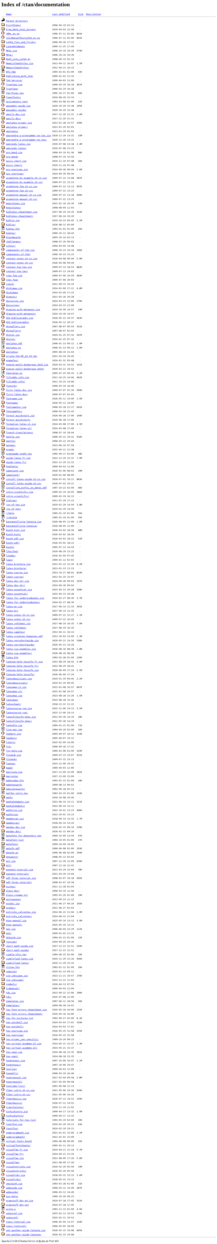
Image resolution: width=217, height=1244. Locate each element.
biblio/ (11, 224)
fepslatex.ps (14, 373)
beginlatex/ (13, 207)
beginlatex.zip (15, 203)
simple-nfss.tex (16, 954)
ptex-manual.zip (16, 920)
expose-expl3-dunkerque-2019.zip (27, 364)
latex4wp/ (12, 700)
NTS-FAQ (11, 72)
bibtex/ (11, 233)
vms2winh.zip (14, 1183)
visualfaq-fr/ (15, 1154)
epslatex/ (12, 352)
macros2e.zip (14, 772)
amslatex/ (12, 131)
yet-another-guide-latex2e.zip (25, 1230)
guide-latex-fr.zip (18, 458)
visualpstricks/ (16, 1171)
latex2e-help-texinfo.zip (22, 670)
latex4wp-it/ (14, 691)
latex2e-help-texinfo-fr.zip (24, 661)
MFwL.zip (11, 50)
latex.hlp (12, 657)
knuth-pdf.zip (15, 538)
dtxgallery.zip (15, 326)
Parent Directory (17, 21)
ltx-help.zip (14, 751)
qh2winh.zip (13, 937)
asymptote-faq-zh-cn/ (19, 190)
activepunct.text (17, 101)
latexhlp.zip (14, 725)
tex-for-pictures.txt (19, 1018)
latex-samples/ (15, 632)
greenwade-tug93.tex (19, 454)
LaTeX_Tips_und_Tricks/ (21, 42)
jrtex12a (11, 517)
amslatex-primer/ (17, 127)
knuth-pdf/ (13, 543)
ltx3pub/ (11, 759)
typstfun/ (12, 1128)
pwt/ (9, 933)
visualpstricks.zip (18, 1166)
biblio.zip (13, 220)
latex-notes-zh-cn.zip (20, 615)
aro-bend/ (12, 156)
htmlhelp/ (12, 466)
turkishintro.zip (17, 1111)
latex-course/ (15, 577)
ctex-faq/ (12, 280)
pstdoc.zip (13, 903)
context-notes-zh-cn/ (19, 263)
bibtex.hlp (13, 229)
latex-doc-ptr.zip (17, 581)
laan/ (9, 560)
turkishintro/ (15, 1115)
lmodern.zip (13, 734)
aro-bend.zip (14, 152)
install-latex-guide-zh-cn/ (23, 483)
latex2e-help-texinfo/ (20, 674)
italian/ (11, 500)
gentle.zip (13, 437)
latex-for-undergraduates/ (23, 602)
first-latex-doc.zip (19, 390)
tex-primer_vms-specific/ (22, 1039)
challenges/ (13, 241)
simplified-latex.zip (19, 958)
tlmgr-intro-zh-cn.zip (20, 1090)
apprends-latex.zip (18, 144)
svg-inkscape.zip (17, 975)
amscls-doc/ (13, 118)
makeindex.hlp (15, 780)
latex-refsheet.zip (18, 623)
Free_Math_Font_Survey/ (21, 29)
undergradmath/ (15, 1137)
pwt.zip (11, 929)
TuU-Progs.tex (15, 93)
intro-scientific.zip (19, 492)
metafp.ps (12, 852)
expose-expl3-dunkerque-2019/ (25, 369)
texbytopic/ (13, 1065)
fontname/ (12, 403)
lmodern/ (11, 738)
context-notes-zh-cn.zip (21, 258)
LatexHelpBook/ (15, 46)
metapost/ (12, 857)
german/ (11, 445)
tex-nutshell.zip (17, 1022)
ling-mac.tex (14, 729)
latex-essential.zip (19, 589)
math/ (9, 797)
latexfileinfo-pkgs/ (19, 721)
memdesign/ (13, 823)
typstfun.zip (14, 1124)
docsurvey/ (13, 305)
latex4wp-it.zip (16, 687)
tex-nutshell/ (15, 1026)
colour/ (11, 246)
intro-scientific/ (17, 496)
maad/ (9, 768)
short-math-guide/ (17, 950)
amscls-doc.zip (15, 114)
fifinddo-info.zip (17, 377)
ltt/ (9, 746)
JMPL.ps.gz (13, 33)
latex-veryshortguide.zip (22, 640)
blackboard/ (13, 237)
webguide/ (12, 1192)
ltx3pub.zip (13, 755)
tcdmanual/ (13, 988)
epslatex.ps (13, 347)
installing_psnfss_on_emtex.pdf (26, 487)
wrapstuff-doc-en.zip (19, 1200)
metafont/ (12, 844)
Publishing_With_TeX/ (19, 76)
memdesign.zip (15, 818)
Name (9, 14)
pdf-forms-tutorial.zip (21, 878)
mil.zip (11, 861)
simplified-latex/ (17, 963)
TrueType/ (12, 89)
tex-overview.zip (17, 1031)
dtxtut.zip (13, 335)
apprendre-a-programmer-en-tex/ (26, 140)
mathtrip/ (12, 814)
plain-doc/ (13, 891)
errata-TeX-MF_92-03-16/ (21, 356)
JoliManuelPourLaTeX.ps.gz (23, 38)
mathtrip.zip (14, 810)
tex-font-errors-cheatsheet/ (24, 1014)
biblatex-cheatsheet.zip (21, 212)
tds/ (9, 997)
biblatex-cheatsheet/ (19, 216)
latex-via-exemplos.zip (21, 649)
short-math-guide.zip (19, 946)
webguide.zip (14, 1188)
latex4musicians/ (17, 683)
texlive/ (11, 1069)
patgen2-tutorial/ (17, 874)
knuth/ (10, 547)
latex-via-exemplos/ (19, 653)
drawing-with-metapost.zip (23, 309)
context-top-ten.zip (19, 267)
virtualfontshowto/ (18, 1145)
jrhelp (10, 513)
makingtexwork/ (15, 789)
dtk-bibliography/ (17, 322)
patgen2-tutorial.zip (19, 869)
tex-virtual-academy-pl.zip (23, 1043)
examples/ (12, 360)
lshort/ (11, 742)
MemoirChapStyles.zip (19, 63)
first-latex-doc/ (17, 394)
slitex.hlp (13, 967)
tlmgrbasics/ (14, 1103)
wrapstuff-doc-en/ (17, 1205)
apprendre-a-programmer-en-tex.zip (28, 135)
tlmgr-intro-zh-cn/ (18, 1094)
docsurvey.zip (15, 301)
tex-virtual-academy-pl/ (21, 1048)
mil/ (9, 865)
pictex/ (11, 886)
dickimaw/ (12, 292)
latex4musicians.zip (19, 678)
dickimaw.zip (14, 288)
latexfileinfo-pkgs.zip (21, 717)
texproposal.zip (16, 1077)
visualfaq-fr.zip (17, 1149)
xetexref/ (12, 1217)
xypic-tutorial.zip (18, 1222)
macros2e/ (12, 776)
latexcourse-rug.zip (19, 708)
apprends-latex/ (16, 148)
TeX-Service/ (14, 80)
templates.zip (15, 1001)
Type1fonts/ (13, 97)
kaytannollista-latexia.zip (23, 521)
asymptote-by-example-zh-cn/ (24, 182)
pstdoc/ (11, 908)
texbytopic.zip (15, 1060)
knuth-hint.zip (15, 530)
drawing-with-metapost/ (21, 313)
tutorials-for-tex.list (21, 1120)
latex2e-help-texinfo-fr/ (22, 666)
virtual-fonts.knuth (19, 1141)
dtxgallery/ (13, 330)
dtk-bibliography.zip (19, 318)
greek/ (10, 449)
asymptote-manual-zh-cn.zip (23, 195)
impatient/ (13, 475)
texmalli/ (12, 1073)
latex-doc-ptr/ (15, 585)
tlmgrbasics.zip (16, 1099)
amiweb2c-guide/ (16, 110)
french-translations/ (19, 432)
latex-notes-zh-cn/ (18, 619)
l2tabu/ (11, 555)
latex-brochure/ (16, 568)
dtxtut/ (11, 339)
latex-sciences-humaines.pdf (24, 636)
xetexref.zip (14, 1213)
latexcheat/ (13, 704)
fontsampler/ (14, 411)
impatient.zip (15, 470)
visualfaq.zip (15, 1158)
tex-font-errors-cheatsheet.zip (26, 1009)
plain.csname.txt (17, 895)
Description (93, 14)
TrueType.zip (14, 84)
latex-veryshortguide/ (20, 644)
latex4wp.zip (14, 695)
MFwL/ (9, 55)
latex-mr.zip (14, 606)
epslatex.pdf (14, 343)
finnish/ (11, 386)
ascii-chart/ (14, 165)
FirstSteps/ (13, 25)
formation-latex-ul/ (19, 428)
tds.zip (11, 992)
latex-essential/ (17, 594)
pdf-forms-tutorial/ (19, 882)
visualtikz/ (13, 1179)
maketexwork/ (14, 785)
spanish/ (11, 971)
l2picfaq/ (12, 551)
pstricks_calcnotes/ (19, 916)
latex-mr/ (12, 611)
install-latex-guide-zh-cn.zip (25, 479)
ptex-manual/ (14, 925)
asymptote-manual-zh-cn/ (21, 199)
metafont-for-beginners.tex (23, 835)
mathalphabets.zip (17, 801)
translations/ (15, 1107)
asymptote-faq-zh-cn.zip (21, 186)
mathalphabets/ (15, 806)
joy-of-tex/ (13, 509)
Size (80, 14)
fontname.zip (14, 398)
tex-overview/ (15, 1035)
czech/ (10, 284)
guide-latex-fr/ (16, 462)
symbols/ (11, 984)
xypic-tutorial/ (16, 1226)
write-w (11, 1209)
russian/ (11, 942)
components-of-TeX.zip (20, 250)
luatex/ (11, 763)
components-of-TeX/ (18, 254)
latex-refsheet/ (16, 627)
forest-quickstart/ (18, 420)
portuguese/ (13, 899)
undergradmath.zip (17, 1132)
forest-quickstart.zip (20, 415)
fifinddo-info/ (15, 381)
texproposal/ (14, 1082)
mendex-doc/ (13, 831)
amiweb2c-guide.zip (18, 106)
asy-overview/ (15, 173)
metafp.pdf (13, 848)
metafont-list (15, 840)
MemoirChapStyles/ (17, 67)
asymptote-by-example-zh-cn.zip (26, 178)
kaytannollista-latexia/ (21, 526)
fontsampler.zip (16, 407)
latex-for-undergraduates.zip (25, 598)
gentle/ (11, 441)
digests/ (11, 297)
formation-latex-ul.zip (21, 424)
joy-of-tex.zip (15, 504)
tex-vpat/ (12, 1056)
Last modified (61, 14)
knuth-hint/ (13, 534)
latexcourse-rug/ (17, 712)
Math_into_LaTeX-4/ (18, 59)
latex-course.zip (17, 572)
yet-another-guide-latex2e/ (23, 1234)
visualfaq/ (13, 1162)
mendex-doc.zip (15, 827)
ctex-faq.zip (14, 275)
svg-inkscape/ (15, 980)
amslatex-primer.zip (19, 123)
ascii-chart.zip (16, 161)
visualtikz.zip (15, 1175)
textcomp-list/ (15, 1086)
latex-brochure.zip (18, 564)
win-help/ (12, 1196)
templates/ (13, 1005)
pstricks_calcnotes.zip (21, 912)
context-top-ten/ (17, 271)
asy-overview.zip (17, 169)
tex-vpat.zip (14, 1052)
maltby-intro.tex (17, 793)
